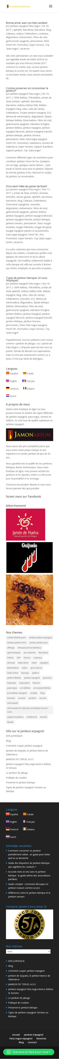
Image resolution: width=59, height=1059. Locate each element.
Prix (41, 234)
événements (25, 37)
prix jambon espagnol (17, 693)
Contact (32, 1042)
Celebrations (31, 33)
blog (48, 29)
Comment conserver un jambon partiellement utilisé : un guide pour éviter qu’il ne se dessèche (29, 854)
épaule (10, 722)
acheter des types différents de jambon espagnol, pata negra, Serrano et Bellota (29, 416)
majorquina (24, 683)
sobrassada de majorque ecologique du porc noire (27, 710)
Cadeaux (10, 33)
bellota (21, 105)
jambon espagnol (32, 677)
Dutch (12, 396)
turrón (9, 242)
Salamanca (35, 142)
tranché (43, 717)
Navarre (36, 683)
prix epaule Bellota (42, 688)
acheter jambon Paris (16, 642)
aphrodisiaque (13, 652)
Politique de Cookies (16, 777)
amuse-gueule (23, 196)
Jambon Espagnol (32, 127)
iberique (25, 673)
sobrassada (12, 703)
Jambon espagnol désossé (38, 215)
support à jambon (15, 717)
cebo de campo (36, 108)
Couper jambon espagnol (33, 112)
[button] (28, 1052)
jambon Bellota (14, 677)
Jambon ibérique (14, 135)
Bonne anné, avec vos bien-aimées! (26, 23)
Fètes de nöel (40, 37)
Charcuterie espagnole (17, 204)
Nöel (46, 40)
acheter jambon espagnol (40, 637)
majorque (11, 683)
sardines (32, 698)
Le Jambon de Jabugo (17, 772)
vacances (25, 48)
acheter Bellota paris (16, 637)
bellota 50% (32, 105)
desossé (11, 662)
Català (29, 373)
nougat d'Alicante (24, 227)
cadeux (19, 33)
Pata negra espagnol (36, 139)
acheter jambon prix (38, 642)
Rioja (42, 693)
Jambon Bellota (14, 127)
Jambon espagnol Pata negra (25, 25)
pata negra (12, 688)
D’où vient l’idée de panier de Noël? (26, 186)
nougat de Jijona (42, 227)
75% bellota (34, 97)
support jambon (14, 150)
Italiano (30, 388)
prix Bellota (25, 688)
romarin (21, 698)
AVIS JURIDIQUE (14, 735)
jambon (35, 673)
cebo (24, 108)
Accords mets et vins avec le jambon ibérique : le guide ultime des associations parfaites (29, 875)
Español (14, 373)
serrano (42, 698)
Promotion (22, 44)
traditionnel (32, 717)
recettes (33, 693)
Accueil (16, 1034)
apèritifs (18, 29)
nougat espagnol (14, 230)
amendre (10, 196)
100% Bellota (20, 97)
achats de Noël (21, 193)
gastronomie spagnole (17, 40)
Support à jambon (43, 146)
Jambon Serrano (32, 135)
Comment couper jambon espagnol (24, 745)
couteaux (43, 33)
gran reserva (36, 667)
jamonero (47, 677)
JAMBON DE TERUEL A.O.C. (20, 759)
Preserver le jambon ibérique (20, 782)
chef (18, 657)
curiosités (35, 204)
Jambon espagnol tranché (39, 131)
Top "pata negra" (32, 150)
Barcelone (40, 29)
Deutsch (14, 388)
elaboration (23, 662)
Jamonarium (36, 40)
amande (43, 193)
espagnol (44, 662)
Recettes (41, 1038)
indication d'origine (39, 124)
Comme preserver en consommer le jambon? (27, 89)
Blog (8, 740)
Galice (24, 667)
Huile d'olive (12, 673)
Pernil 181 (11, 44)
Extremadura (29, 120)
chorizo (27, 657)
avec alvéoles (30, 652)
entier (34, 662)
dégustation (12, 37)
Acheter (16, 101)
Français (30, 381)
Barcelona (28, 29)
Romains (11, 698)
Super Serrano (37, 44)
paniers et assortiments (36, 230)
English (13, 381)
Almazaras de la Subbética (29, 647)
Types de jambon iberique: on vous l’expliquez (26, 279)
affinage (10, 647)
